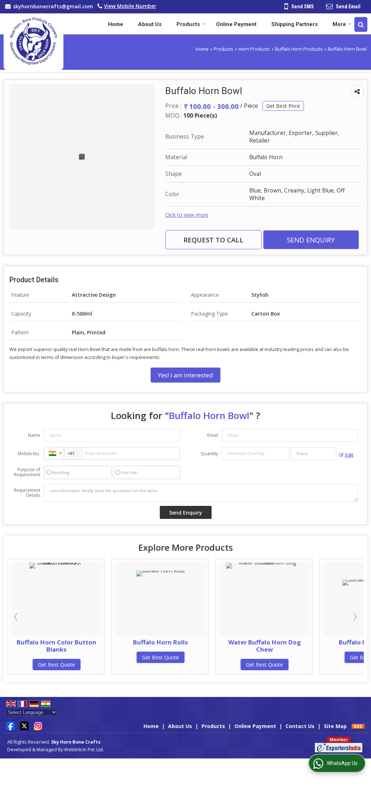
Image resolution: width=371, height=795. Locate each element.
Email (212, 435)
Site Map (335, 726)
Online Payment (236, 24)
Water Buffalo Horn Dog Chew (179, 646)
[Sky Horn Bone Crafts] (33, 42)
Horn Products (254, 49)
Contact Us (299, 726)
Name (34, 435)
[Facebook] (10, 725)
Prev (16, 616)
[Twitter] (24, 725)
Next (354, 616)
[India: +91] (54, 453)
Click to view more (186, 214)
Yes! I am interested (185, 375)
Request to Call (213, 239)
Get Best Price (283, 105)
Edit (349, 455)
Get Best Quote (75, 657)
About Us (150, 24)
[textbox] (313, 453)
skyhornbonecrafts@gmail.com (53, 6)
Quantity (209, 454)
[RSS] (358, 726)
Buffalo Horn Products (299, 49)
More (339, 24)
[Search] (360, 24)
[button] (130, 6)
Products (188, 24)
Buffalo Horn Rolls (75, 642)
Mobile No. (29, 454)
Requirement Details (27, 493)
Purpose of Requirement (27, 472)
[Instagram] (38, 725)
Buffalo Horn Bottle (283, 642)
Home (115, 24)
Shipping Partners (294, 24)
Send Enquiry (311, 239)
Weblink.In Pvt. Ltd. (84, 750)
